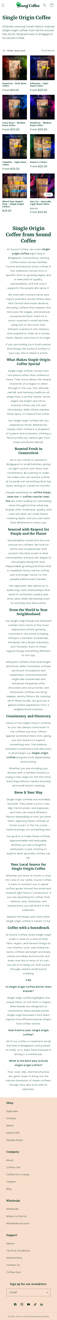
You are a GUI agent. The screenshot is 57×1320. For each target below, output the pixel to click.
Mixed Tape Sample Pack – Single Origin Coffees (13, 204)
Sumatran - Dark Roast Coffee (14, 84)
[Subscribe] (47, 1292)
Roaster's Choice (38, 162)
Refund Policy (14, 1257)
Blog (8, 1188)
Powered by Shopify (39, 1316)
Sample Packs (14, 1140)
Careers (11, 1181)
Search (10, 1243)
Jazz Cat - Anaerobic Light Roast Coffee (40, 202)
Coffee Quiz (13, 1272)
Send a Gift (13, 1132)
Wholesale (12, 1209)
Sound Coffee (22, 1316)
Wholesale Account (17, 1223)
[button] (44, 5)
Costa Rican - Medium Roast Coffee (13, 124)
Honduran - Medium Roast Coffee (40, 124)
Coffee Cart (13, 1167)
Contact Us (13, 1265)
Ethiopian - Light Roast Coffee (39, 84)
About (9, 1160)
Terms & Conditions (18, 1250)
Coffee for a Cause (18, 1174)
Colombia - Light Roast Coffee (14, 163)
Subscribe (12, 1111)
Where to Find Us (16, 1216)
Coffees (11, 1118)
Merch (10, 1125)
